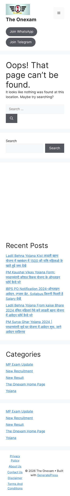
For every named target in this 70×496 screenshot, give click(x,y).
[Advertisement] (35, 204)
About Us (15, 466)
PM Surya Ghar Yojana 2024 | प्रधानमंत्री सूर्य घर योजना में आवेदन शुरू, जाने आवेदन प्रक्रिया (33, 327)
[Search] (11, 118)
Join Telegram (21, 42)
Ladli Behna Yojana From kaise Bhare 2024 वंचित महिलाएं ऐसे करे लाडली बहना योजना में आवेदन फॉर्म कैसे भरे (35, 310)
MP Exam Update (19, 364)
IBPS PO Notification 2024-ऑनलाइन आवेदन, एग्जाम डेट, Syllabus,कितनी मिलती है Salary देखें (34, 294)
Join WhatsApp (21, 31)
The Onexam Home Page (25, 384)
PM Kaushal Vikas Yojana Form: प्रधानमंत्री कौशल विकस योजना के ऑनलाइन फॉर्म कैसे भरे (33, 277)
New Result (15, 378)
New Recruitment (19, 371)
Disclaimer (15, 478)
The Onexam (21, 19)
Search (11, 141)
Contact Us (15, 472)
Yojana (11, 391)
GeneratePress (47, 475)
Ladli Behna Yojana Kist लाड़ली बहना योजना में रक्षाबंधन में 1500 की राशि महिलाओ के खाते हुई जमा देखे (34, 261)
